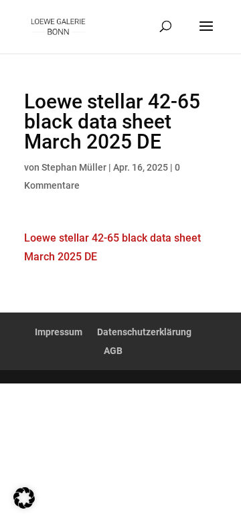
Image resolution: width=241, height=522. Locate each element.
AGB (113, 350)
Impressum (58, 332)
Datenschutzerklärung (144, 332)
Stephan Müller (74, 167)
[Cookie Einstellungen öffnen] (24, 505)
